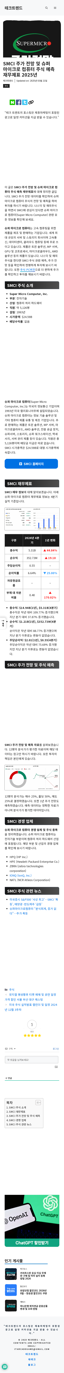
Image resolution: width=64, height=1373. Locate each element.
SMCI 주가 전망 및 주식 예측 (24, 1116)
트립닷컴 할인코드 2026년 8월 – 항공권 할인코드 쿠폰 (33, 1292)
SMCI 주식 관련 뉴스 (20, 1124)
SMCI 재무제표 (17, 1111)
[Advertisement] (32, 152)
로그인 (55, 1048)
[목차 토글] (36, 1102)
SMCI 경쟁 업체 (17, 1120)
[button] (46, 7)
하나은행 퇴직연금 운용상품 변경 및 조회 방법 (34, 1307)
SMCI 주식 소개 (17, 1107)
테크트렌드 (14, 8)
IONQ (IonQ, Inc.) (21, 875)
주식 (6, 86)
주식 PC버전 (27, 269)
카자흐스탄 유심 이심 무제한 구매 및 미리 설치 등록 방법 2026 (33, 1275)
